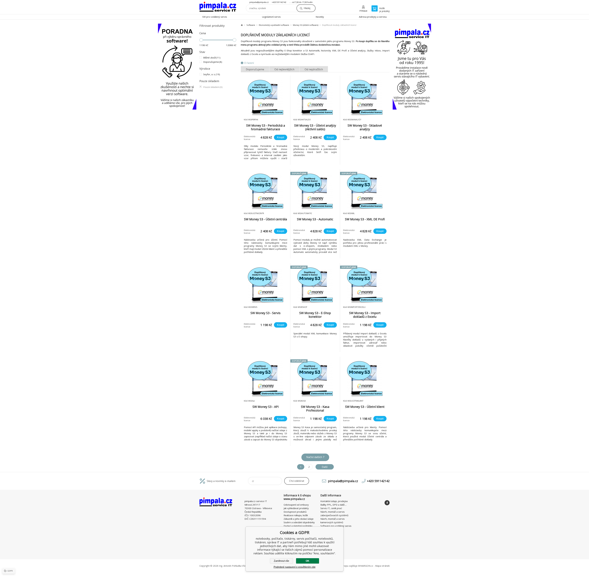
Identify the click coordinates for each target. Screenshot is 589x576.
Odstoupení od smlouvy (296, 504)
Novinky (320, 16)
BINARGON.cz (365, 565)
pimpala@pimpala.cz (259, 2)
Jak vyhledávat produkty (296, 508)
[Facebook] (387, 502)
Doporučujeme (255, 69)
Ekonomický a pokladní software (274, 25)
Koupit (280, 137)
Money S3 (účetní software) (305, 25)
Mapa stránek (382, 565)
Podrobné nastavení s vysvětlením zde (295, 567)
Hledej (307, 8)
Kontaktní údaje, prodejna (334, 501)
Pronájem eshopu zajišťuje (344, 565)
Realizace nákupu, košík (296, 515)
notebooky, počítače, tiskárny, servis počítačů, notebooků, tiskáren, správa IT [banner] (217, 7)
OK (307, 561)
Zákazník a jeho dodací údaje (299, 518)
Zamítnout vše (281, 561)
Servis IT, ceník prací (331, 508)
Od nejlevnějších (284, 69)
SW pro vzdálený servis (214, 16)
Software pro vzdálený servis (335, 525)
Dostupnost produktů (295, 511)
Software (250, 25)
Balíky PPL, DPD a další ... (333, 504)
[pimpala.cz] (242, 25)
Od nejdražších (314, 69)
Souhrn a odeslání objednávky (299, 522)
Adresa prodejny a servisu (373, 16)
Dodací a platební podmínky (298, 525)
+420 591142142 (279, 2)
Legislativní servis (271, 16)
